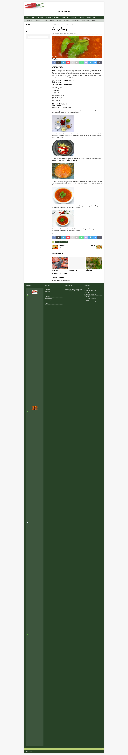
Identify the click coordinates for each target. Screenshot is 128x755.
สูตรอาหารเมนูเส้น (75, 20)
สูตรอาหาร (60, 24)
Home (27, 17)
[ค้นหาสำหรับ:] (38, 37)
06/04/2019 (88, 301)
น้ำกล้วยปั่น (47, 296)
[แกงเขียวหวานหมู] (77, 263)
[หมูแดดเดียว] (60, 263)
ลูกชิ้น (62, 241)
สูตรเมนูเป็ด (65, 17)
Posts (33, 17)
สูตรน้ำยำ (67, 33)
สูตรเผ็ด (71, 33)
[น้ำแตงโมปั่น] (34, 292)
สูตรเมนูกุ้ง (82, 17)
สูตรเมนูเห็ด (66, 20)
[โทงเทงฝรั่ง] (34, 408)
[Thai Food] (35, 8)
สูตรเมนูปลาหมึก (91, 17)
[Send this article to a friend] (72, 62)
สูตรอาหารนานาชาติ (85, 20)
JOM (62, 33)
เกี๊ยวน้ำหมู (89, 270)
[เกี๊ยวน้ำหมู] (94, 263)
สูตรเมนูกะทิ (52, 20)
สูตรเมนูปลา (74, 17)
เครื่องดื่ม (93, 20)
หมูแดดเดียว (55, 270)
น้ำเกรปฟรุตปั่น (48, 301)
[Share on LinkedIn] (63, 62)
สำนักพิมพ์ (101, 748)
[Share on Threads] (99, 62)
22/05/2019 (88, 290)
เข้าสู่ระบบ (57, 280)
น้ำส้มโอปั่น (47, 289)
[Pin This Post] (68, 62)
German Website (29, 20)
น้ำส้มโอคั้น (47, 291)
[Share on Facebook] (54, 62)
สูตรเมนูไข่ (59, 20)
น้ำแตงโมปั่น (76, 290)
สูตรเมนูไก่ (40, 17)
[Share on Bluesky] (95, 62)
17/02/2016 (56, 33)
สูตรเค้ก (45, 20)
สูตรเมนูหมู (48, 17)
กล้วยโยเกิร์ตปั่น (48, 298)
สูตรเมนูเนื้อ (56, 17)
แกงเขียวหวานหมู (73, 270)
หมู (66, 241)
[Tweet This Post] (58, 62)
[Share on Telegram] (90, 62)
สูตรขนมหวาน (38, 20)
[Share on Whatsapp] (81, 62)
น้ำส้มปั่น (47, 303)
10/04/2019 (88, 294)
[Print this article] (77, 62)
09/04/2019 (88, 298)
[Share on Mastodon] (86, 62)
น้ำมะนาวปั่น (48, 294)
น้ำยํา (57, 241)
